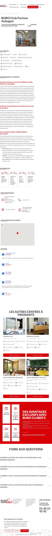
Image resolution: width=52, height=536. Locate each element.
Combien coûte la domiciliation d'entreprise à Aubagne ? (23, 477)
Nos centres (23, 4)
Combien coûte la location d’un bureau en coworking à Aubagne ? (23, 468)
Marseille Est (8, 336)
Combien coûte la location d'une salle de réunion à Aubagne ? (21, 486)
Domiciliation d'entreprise (11, 13)
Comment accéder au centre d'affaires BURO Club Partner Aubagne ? (20, 459)
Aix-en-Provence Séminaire (13, 377)
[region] (16, 525)
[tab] (26, 459)
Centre (5, 13)
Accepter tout (25, 530)
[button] (4, 326)
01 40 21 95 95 (44, 510)
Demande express (33, 7)
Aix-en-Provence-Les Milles (36, 377)
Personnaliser (8, 530)
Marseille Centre (33, 336)
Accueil (2, 13)
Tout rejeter (16, 530)
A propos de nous (14, 7)
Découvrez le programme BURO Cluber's (34, 434)
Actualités (23, 7)
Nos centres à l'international (36, 4)
